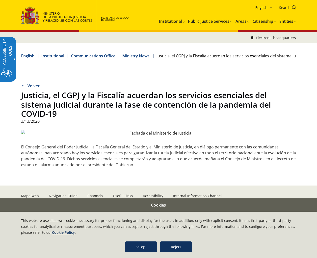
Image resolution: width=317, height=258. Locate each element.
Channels (95, 195)
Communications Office (93, 56)
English (27, 56)
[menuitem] (171, 20)
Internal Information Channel (197, 195)
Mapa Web (30, 195)
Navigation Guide (63, 195)
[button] (286, 8)
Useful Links (123, 195)
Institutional (52, 56)
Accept (141, 246)
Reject (176, 246)
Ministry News (136, 56)
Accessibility (153, 195)
